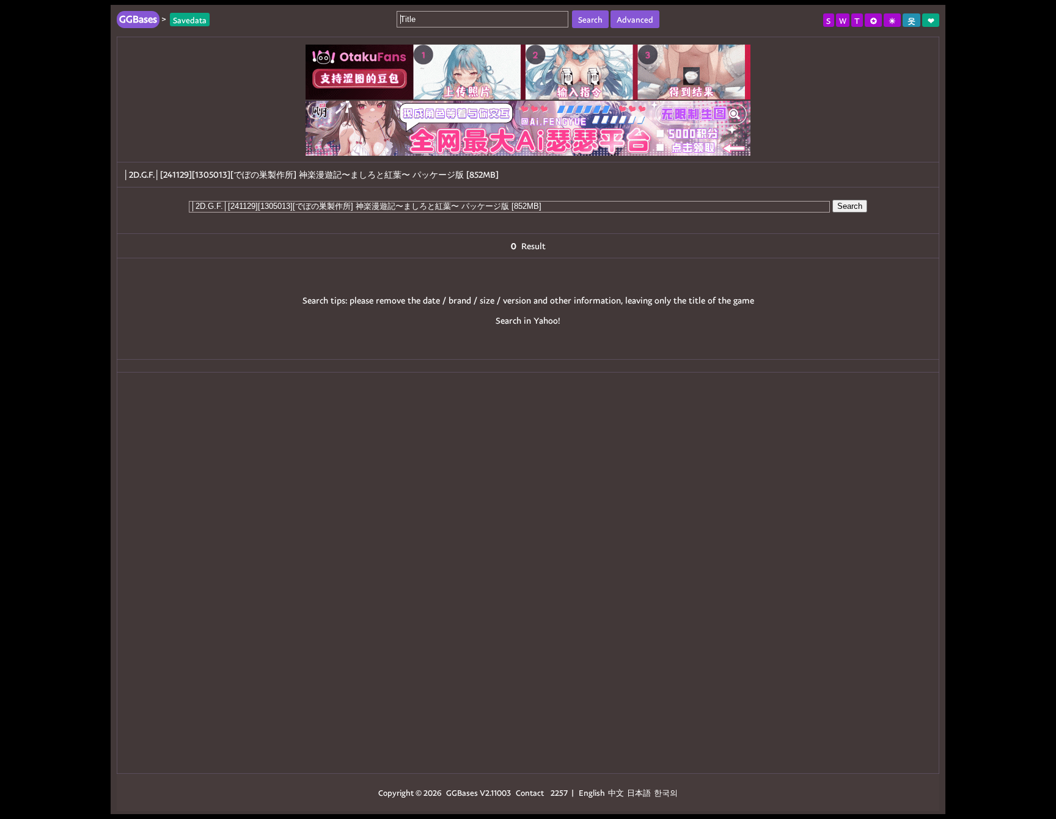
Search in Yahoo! (528, 320)
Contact (530, 792)
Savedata (190, 19)
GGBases (462, 792)
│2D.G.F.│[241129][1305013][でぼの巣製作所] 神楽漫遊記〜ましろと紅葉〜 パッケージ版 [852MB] (311, 174)
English (592, 792)
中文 (616, 792)
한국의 (666, 792)
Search (849, 206)
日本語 (639, 792)
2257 (559, 792)
